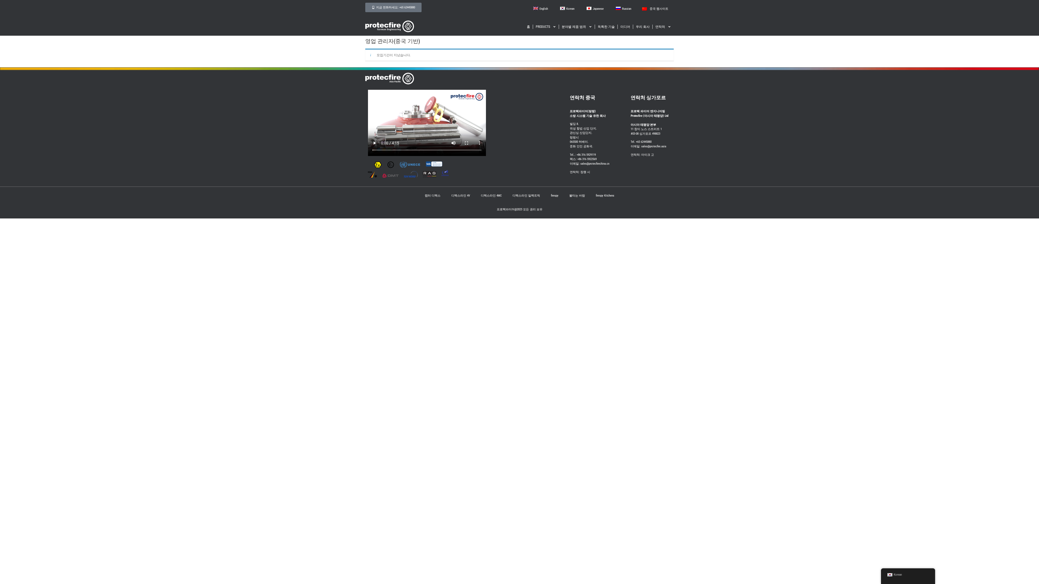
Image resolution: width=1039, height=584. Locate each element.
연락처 (660, 27)
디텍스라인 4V (460, 195)
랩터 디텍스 (432, 195)
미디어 (625, 27)
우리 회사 (643, 27)
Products (543, 27)
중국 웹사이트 (659, 9)
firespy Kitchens (605, 195)
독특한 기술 (606, 27)
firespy (554, 195)
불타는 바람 (577, 195)
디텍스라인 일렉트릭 (526, 195)
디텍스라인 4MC (491, 195)
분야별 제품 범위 (574, 27)
